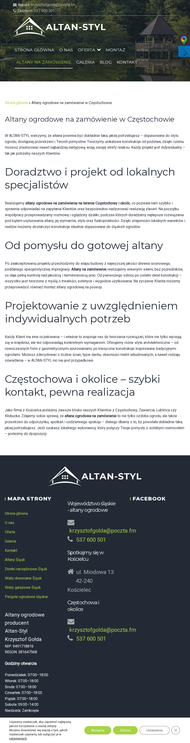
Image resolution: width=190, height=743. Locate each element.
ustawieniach (18, 738)
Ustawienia (154, 730)
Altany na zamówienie (43, 62)
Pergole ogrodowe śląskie (26, 597)
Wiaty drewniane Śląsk (23, 578)
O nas (66, 49)
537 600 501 (36, 11)
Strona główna (34, 49)
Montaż (115, 49)
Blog (106, 62)
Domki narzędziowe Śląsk (26, 569)
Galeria (85, 62)
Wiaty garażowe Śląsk (23, 587)
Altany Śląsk (15, 560)
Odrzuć (125, 730)
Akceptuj (97, 730)
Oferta (86, 49)
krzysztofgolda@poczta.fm (46, 5)
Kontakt (127, 62)
